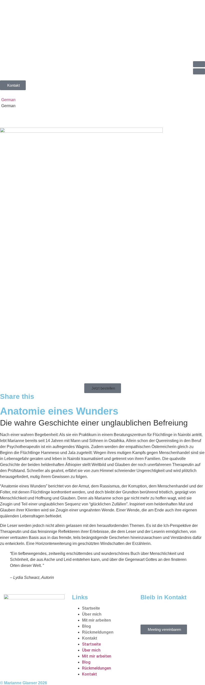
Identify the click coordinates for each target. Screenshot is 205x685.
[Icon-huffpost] (160, 611)
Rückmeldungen (98, 632)
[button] (199, 64)
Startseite (91, 608)
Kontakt (89, 638)
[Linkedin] (146, 611)
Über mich (92, 614)
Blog (86, 626)
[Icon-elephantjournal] (174, 611)
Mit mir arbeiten (96, 620)
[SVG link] (102, 30)
